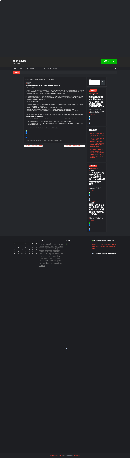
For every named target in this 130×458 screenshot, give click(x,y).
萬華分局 (42, 260)
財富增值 (56, 140)
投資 (62, 253)
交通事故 (61, 244)
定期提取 (44, 140)
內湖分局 (61, 246)
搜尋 (90, 79)
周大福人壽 (32, 140)
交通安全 (42, 246)
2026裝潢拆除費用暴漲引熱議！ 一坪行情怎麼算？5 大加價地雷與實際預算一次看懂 (97, 178)
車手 (41, 263)
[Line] (55, 130)
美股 (59, 258)
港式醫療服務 (50, 140)
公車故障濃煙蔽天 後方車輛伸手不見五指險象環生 (74, 145)
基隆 (51, 251)
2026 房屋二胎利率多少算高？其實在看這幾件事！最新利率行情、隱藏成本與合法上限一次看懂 (97, 150)
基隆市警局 (42, 253)
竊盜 (51, 258)
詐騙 (55, 260)
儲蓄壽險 (27, 140)
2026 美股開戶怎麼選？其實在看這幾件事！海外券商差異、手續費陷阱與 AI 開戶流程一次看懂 (97, 140)
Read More (92, 114)
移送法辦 (46, 258)
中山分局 (42, 244)
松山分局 (42, 256)
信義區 (52, 246)
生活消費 (26, 68)
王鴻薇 (41, 258)
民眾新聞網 (20, 61)
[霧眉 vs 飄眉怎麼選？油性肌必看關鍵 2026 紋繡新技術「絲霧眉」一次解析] (93, 201)
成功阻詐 (57, 253)
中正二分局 (47, 244)
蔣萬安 (46, 260)
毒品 (46, 256)
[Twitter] (55, 133)
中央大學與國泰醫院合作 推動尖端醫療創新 (34, 145)
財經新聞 (43, 68)
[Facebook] (55, 132)
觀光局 (51, 260)
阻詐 (51, 263)
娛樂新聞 (37, 68)
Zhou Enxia (91, 109)
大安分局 (48, 253)
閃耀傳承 (61, 140)
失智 (53, 253)
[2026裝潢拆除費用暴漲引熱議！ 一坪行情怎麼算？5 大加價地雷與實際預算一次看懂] (93, 168)
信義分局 (47, 246)
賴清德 (59, 260)
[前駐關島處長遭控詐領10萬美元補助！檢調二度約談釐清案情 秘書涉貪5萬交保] (93, 93)
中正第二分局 (54, 244)
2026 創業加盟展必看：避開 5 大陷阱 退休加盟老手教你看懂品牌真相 (97, 135)
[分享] (55, 137)
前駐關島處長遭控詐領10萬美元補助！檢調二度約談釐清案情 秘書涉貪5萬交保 (96, 101)
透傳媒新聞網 (110, 240)
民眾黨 (50, 256)
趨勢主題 (49, 68)
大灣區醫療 (38, 140)
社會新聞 (20, 68)
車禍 (44, 263)
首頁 (15, 68)
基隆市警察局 (56, 251)
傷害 (56, 246)
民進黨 (54, 256)
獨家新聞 (32, 68)
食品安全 (56, 263)
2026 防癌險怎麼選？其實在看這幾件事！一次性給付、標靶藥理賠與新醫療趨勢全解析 (97, 145)
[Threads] (55, 136)
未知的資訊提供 (112, 253)
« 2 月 (14, 256)
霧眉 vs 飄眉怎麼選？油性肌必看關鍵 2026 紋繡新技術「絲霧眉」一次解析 (96, 209)
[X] (55, 134)
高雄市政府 (42, 265)
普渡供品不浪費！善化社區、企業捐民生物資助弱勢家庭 (104, 244)
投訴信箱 (55, 68)
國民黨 (46, 251)
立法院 (54, 258)
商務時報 (42, 251)
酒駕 (48, 263)
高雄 (61, 263)
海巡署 (59, 256)
